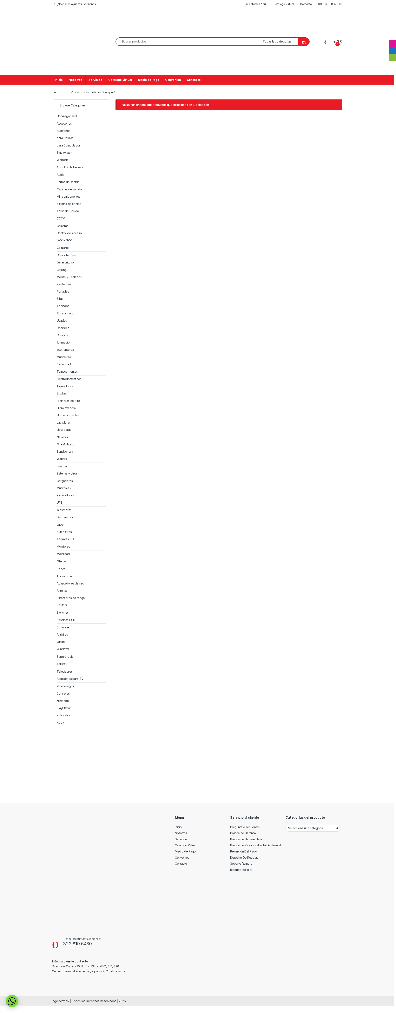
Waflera (62, 458)
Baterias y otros (67, 473)
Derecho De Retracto (244, 857)
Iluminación (64, 342)
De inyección (65, 517)
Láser (60, 524)
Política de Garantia (243, 833)
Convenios (173, 79)
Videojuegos (65, 686)
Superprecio (65, 656)
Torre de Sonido (68, 211)
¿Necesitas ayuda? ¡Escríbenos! (77, 4)
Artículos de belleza (70, 167)
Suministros (64, 532)
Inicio (59, 79)
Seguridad (64, 364)
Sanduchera (65, 451)
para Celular (65, 138)
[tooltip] (392, 36)
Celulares (63, 247)
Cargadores (65, 481)
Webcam (62, 160)
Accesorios (64, 123)
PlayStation (64, 708)
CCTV (61, 218)
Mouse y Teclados (69, 277)
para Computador (68, 145)
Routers (62, 605)
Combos (62, 335)
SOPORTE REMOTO (330, 4)
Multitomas (64, 488)
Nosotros (75, 79)
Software (63, 627)
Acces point (64, 576)
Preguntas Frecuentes (245, 827)
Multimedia (64, 357)
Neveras (62, 437)
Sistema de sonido (69, 203)
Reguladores (65, 495)
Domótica (63, 328)
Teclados (63, 306)
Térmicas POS (66, 539)
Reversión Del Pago (243, 851)
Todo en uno (65, 313)
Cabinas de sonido (69, 189)
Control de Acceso (69, 233)
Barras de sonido (68, 182)
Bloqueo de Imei (241, 869)
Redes (61, 569)
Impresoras (64, 510)
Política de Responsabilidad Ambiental (255, 845)
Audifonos (63, 130)
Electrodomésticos (69, 379)
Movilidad (63, 554)
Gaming (62, 270)
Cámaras (62, 226)
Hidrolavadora (66, 408)
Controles (63, 693)
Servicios (95, 79)
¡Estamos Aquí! (258, 4)
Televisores (64, 671)
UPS (59, 502)
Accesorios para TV (70, 678)
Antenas (62, 590)
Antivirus (62, 634)
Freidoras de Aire (68, 401)
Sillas (60, 298)
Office (61, 641)
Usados (62, 320)
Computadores (67, 255)
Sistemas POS (66, 620)
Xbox (60, 722)
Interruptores (65, 349)
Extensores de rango (71, 598)
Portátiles (63, 291)
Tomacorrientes (67, 371)
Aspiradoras (65, 386)
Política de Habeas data (246, 839)
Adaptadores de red (70, 583)
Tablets (62, 664)
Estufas (61, 393)
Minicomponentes (68, 196)
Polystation (64, 715)
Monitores (63, 546)
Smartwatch (64, 152)
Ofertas (62, 561)
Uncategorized (67, 116)
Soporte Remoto (241, 863)
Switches (63, 612)
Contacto (306, 4)
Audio (60, 174)
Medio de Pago (148, 79)
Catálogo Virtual (283, 4)
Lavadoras (64, 422)
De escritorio (65, 262)
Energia (62, 466)
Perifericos (64, 284)
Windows (63, 649)
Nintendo (63, 700)
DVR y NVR (64, 240)
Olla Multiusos (66, 444)
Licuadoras (64, 429)
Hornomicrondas (68, 415)
